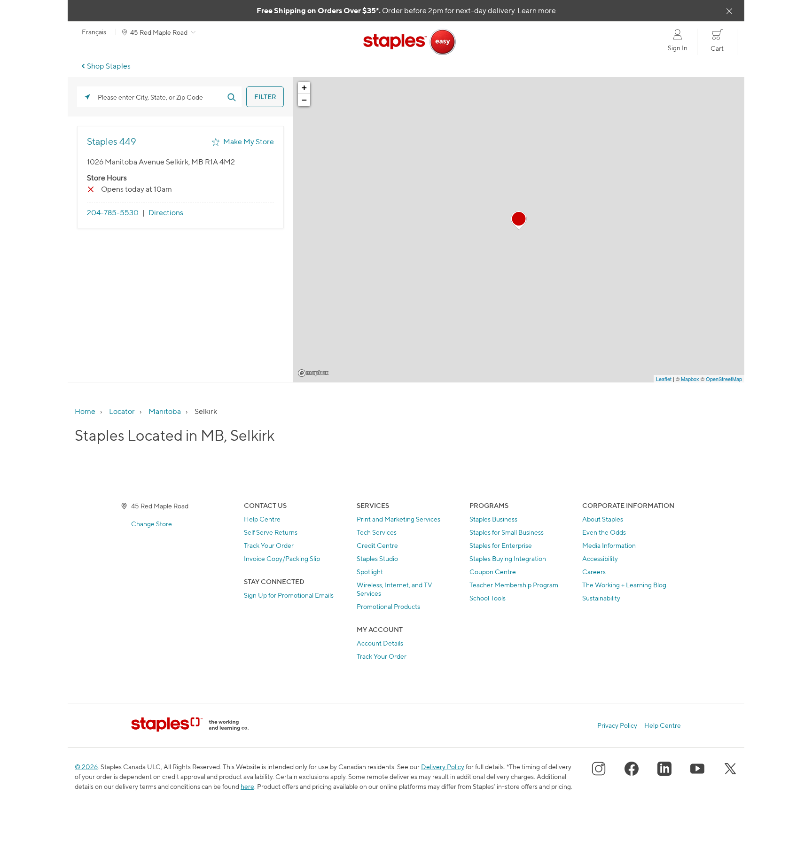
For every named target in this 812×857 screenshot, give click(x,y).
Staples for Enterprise (500, 545)
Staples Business (493, 519)
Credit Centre (377, 545)
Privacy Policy (617, 725)
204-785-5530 (113, 212)
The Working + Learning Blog (624, 585)
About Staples (602, 519)
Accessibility (600, 558)
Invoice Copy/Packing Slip (282, 558)
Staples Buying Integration (507, 558)
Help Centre (262, 519)
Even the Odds (604, 532)
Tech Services (377, 532)
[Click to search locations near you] (87, 96)
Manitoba (164, 411)
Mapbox (313, 373)
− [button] (304, 100)
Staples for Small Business (506, 532)
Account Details (380, 643)
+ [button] (304, 88)
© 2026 (86, 767)
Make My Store (248, 141)
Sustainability (601, 598)
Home (85, 411)
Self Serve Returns (270, 532)
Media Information (609, 545)
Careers (594, 572)
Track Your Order (269, 545)
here (247, 786)
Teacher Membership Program (513, 585)
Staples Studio (377, 558)
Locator (122, 411)
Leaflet (663, 378)
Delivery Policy (442, 767)
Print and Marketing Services (398, 519)
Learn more (536, 10)
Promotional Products (388, 606)
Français (94, 32)
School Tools (487, 598)
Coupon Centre (492, 572)
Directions (165, 212)
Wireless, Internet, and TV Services (394, 589)
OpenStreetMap (724, 378)
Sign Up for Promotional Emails (289, 595)
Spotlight (370, 572)
